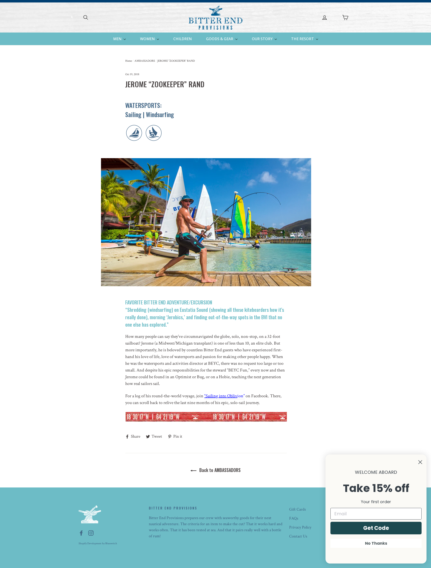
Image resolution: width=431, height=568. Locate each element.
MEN (117, 38)
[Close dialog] (420, 462)
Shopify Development (90, 543)
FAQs (293, 518)
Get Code (376, 528)
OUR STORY (262, 38)
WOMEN (148, 38)
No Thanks (376, 543)
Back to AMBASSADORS (219, 470)
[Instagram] (91, 532)
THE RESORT (303, 38)
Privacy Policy (300, 527)
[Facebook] (81, 532)
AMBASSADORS (144, 61)
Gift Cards (297, 509)
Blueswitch (111, 543)
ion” (224, 396)
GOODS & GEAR (220, 38)
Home (128, 61)
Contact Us (298, 536)
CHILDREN (182, 38)
